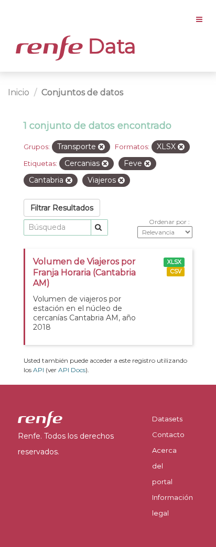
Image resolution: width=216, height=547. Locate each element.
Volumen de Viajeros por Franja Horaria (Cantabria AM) (84, 272)
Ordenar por (168, 222)
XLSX (174, 262)
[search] (99, 227)
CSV (175, 271)
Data (109, 46)
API (38, 370)
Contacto (168, 434)
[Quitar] (101, 147)
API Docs (71, 370)
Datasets (167, 419)
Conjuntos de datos (82, 92)
